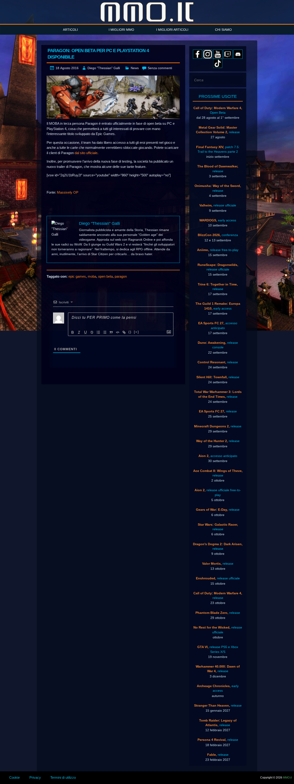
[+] (136, 332)
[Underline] (85, 332)
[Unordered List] (105, 332)
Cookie (14, 777)
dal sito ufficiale (86, 153)
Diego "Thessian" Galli (104, 68)
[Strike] (92, 332)
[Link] (124, 332)
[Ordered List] (98, 332)
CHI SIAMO (223, 29)
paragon (121, 276)
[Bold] (72, 332)
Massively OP (67, 192)
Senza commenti (160, 68)
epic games (77, 276)
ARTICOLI (70, 29)
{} (130, 332)
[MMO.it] (147, 12)
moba (92, 276)
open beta (105, 276)
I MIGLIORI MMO (121, 29)
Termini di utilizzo (63, 777)
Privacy (35, 777)
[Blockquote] (111, 332)
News (135, 68)
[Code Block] (117, 332)
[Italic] (79, 332)
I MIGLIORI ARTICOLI (172, 29)
